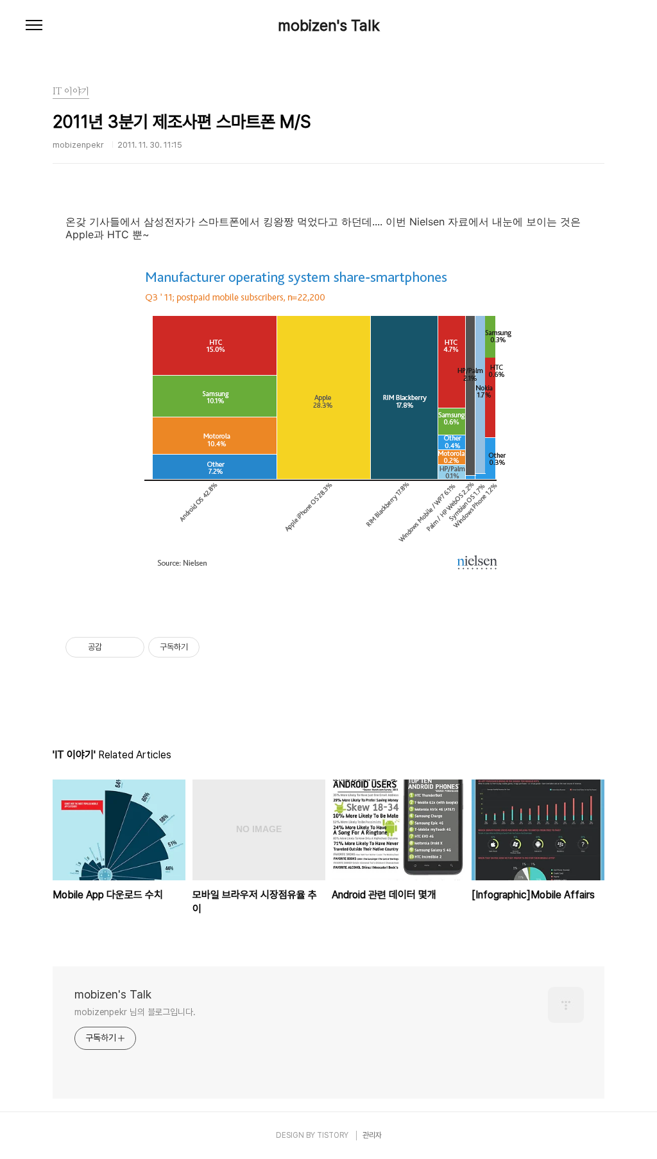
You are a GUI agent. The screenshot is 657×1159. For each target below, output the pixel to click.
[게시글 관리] (130, 647)
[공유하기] (114, 647)
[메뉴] (34, 26)
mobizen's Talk (329, 25)
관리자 (372, 1135)
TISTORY (332, 1135)
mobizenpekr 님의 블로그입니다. (135, 1012)
